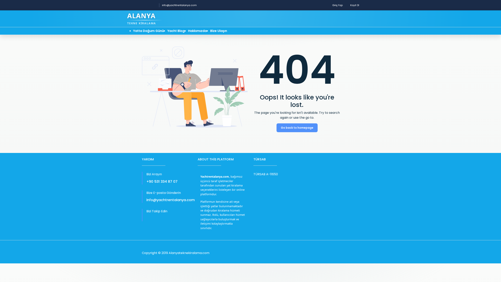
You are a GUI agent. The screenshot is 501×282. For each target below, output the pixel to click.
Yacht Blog (176, 31)
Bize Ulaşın (218, 31)
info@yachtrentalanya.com (179, 5)
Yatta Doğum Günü (148, 31)
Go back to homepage (297, 128)
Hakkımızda (197, 31)
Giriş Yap (337, 5)
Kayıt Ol (354, 5)
